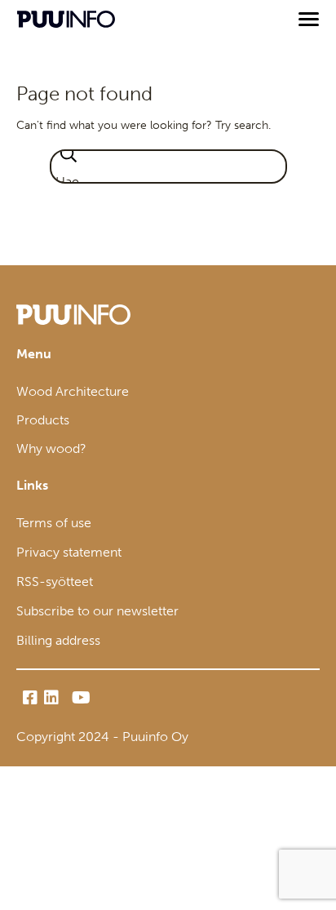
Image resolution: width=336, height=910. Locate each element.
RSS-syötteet (54, 581)
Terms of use (53, 522)
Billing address (58, 640)
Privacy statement (69, 552)
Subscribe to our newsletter (97, 611)
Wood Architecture (72, 391)
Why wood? (51, 448)
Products (42, 420)
